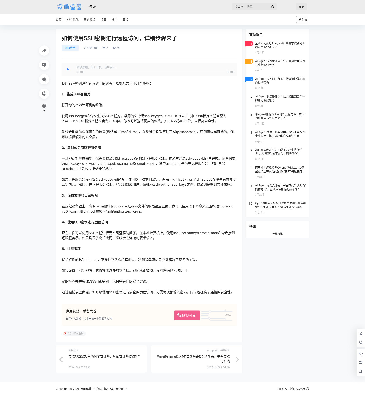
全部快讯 (277, 233)
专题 (92, 7)
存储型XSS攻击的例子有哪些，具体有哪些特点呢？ (104, 357)
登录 (301, 7)
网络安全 (70, 47)
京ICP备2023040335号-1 (112, 388)
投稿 (304, 19)
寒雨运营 (85, 388)
